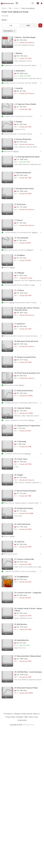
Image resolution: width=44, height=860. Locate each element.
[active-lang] (37, 3)
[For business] (17, 3)
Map (28, 25)
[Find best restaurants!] (7, 3)
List (11, 25)
